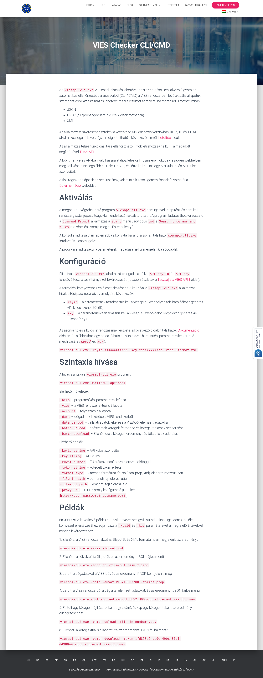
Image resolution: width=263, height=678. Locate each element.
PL (234, 660)
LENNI (224, 660)
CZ (83, 660)
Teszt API (87, 152)
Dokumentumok (148, 5)
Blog (130, 5)
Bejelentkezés (226, 5)
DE (37, 660)
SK (204, 660)
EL (151, 660)
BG (113, 660)
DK (56, 660)
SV (104, 660)
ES (65, 660)
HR (168, 660)
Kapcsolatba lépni (196, 5)
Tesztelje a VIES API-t (173, 279)
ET (142, 660)
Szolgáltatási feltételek (84, 669)
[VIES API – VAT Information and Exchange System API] (26, 8)
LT (177, 660)
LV (186, 660)
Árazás (116, 5)
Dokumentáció (70, 185)
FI (159, 660)
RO (132, 660)
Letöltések (172, 5)
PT (74, 660)
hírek (103, 5)
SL (194, 660)
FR (47, 660)
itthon (90, 5)
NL (213, 660)
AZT (94, 660)
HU (28, 660)
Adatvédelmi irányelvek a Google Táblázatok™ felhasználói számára (150, 669)
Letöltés (164, 138)
